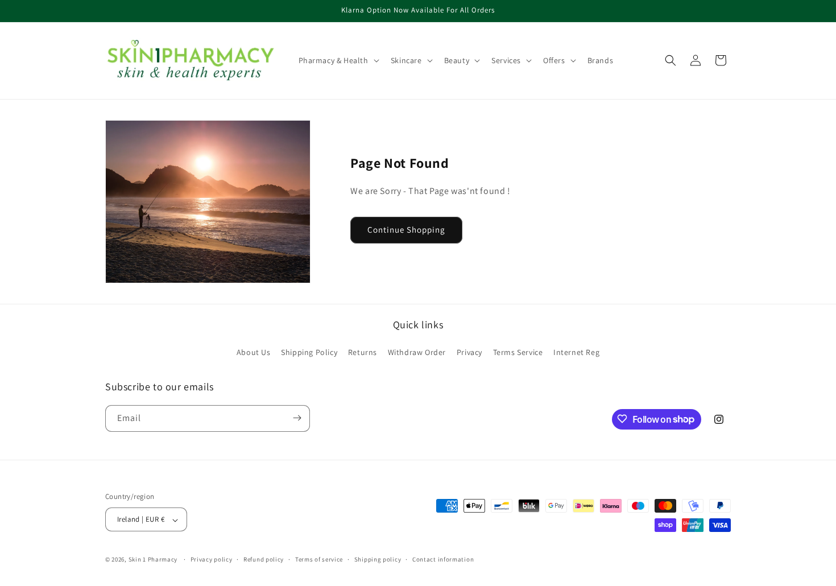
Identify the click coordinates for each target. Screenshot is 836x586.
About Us (254, 353)
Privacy (469, 353)
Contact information (443, 559)
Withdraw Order (417, 353)
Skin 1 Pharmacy (153, 560)
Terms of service (319, 559)
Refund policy (263, 559)
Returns (362, 353)
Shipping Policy (309, 353)
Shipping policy (378, 559)
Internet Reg (576, 353)
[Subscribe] (296, 418)
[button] (338, 60)
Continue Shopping (406, 229)
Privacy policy (212, 559)
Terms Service (518, 353)
